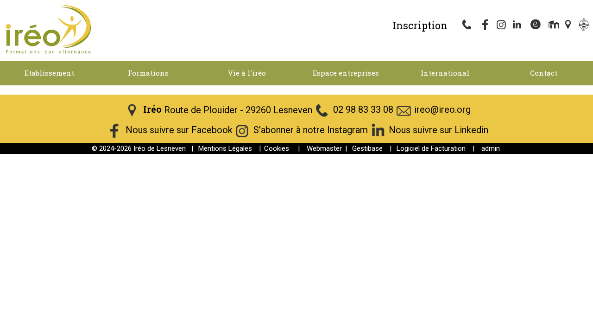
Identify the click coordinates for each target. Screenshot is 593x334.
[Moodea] (552, 25)
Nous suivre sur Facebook (179, 130)
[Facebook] (485, 25)
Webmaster (324, 148)
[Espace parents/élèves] (585, 25)
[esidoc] (535, 25)
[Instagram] (502, 25)
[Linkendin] (518, 25)
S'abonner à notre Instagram (310, 130)
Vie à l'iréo (247, 72)
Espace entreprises (346, 72)
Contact (543, 72)
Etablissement (49, 72)
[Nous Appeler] (468, 25)
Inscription (420, 25)
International (445, 72)
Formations (148, 72)
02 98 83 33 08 (363, 110)
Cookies (276, 148)
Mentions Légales (225, 148)
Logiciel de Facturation (431, 148)
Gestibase (367, 148)
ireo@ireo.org (442, 110)
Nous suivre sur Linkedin (438, 130)
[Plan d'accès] (568, 25)
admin (490, 148)
